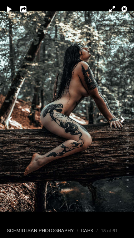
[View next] (123, 119)
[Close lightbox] (125, 9)
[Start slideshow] (9, 9)
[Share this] (28, 9)
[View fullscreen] (109, 9)
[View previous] (10, 119)
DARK (87, 230)
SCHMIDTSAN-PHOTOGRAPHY (40, 230)
